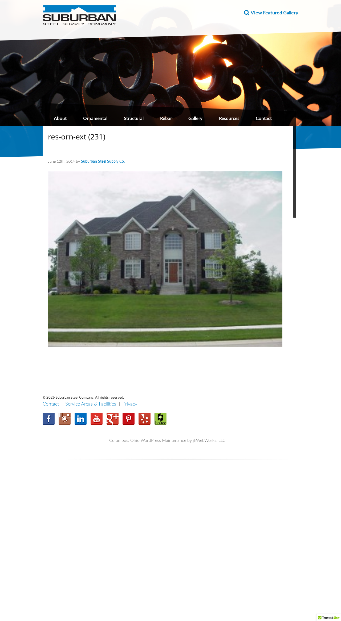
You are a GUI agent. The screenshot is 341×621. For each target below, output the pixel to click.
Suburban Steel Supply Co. (103, 161)
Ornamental (95, 118)
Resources (229, 118)
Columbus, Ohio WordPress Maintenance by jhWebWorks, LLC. (167, 440)
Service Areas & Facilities (90, 404)
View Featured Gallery (274, 13)
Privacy (130, 404)
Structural (134, 118)
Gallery (195, 118)
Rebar (166, 118)
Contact (264, 118)
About (60, 118)
